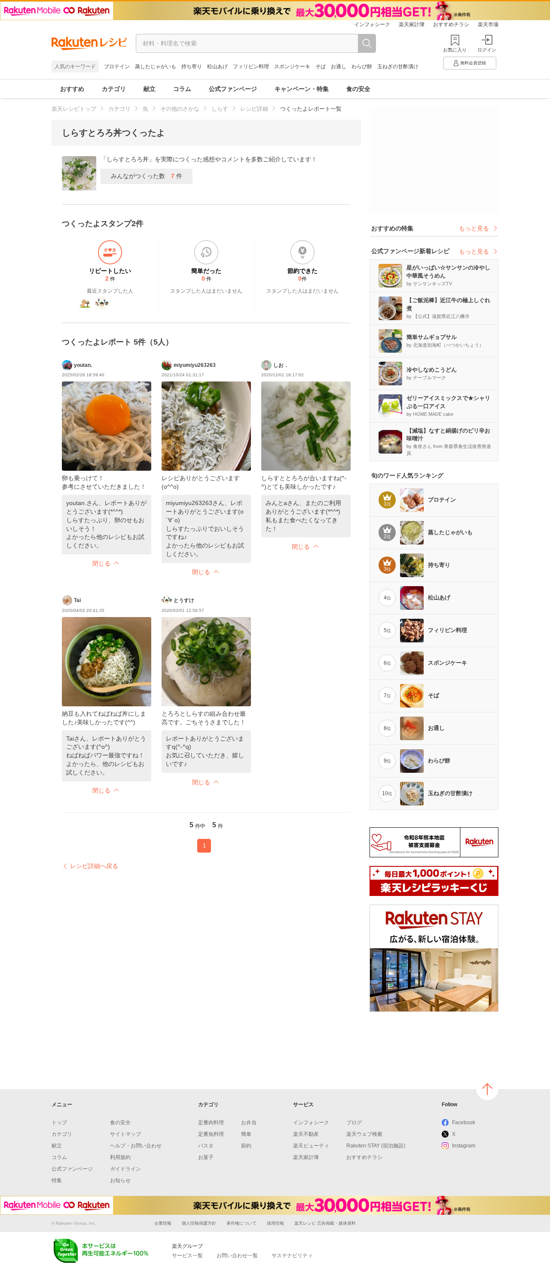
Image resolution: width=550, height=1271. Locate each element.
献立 (150, 88)
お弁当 (249, 1123)
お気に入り (455, 49)
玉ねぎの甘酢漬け (398, 67)
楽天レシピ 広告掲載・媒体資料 (325, 1223)
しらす (219, 109)
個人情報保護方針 (199, 1223)
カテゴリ (114, 88)
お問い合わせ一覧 (237, 1256)
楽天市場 (488, 24)
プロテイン (117, 67)
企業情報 (162, 1223)
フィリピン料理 (251, 67)
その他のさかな (179, 109)
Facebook (463, 1123)
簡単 (246, 1134)
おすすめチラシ (451, 24)
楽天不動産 (306, 1134)
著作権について (241, 1223)
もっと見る (474, 228)
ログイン (486, 49)
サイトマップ (125, 1134)
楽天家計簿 (412, 24)
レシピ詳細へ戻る (94, 865)
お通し (338, 67)
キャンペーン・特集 (302, 88)
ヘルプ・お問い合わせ (136, 1146)
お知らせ (120, 1180)
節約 (246, 1146)
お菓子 (206, 1157)
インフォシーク (372, 24)
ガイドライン (125, 1169)
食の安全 (358, 88)
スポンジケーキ (292, 67)
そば (320, 67)
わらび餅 (361, 67)
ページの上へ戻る (487, 1089)
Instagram (463, 1146)
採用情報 (275, 1223)
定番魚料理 (211, 1134)
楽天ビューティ (311, 1146)
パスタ (206, 1146)
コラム (182, 88)
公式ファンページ (233, 88)
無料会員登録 (473, 63)
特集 (57, 1180)
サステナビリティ (292, 1256)
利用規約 (120, 1157)
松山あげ (217, 67)
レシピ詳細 (254, 109)
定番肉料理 (211, 1123)
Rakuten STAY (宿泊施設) (375, 1146)
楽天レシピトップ (74, 109)
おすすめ (72, 88)
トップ (59, 1123)
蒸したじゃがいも (155, 67)
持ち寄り (191, 67)
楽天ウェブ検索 (364, 1134)
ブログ (354, 1123)
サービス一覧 (187, 1256)
